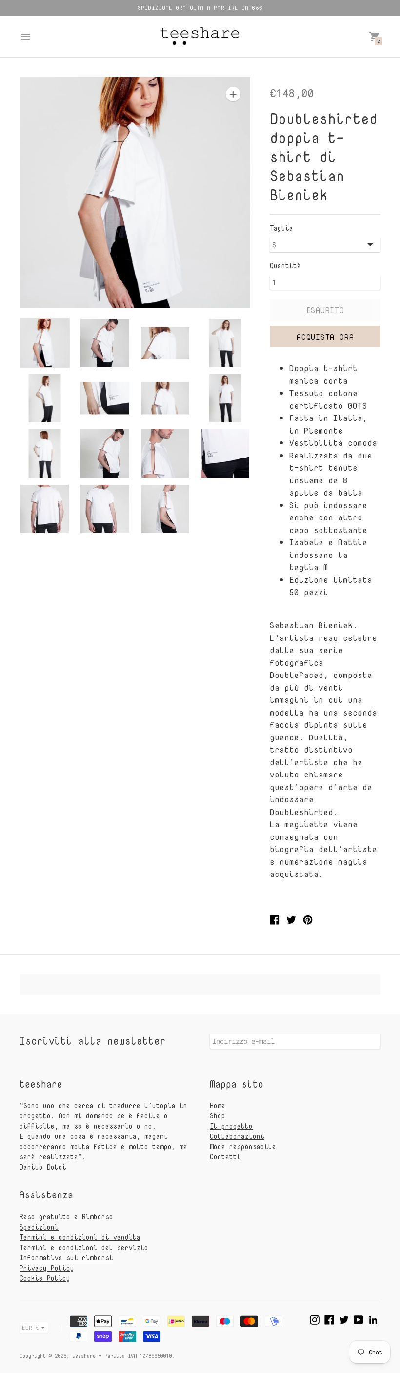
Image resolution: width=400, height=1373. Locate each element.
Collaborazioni (237, 1136)
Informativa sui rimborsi (66, 1257)
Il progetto (231, 1126)
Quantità (285, 266)
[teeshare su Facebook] (329, 1319)
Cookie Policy (45, 1278)
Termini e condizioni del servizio (84, 1247)
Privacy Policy (47, 1268)
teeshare (84, 1355)
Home (217, 1105)
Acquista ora (325, 337)
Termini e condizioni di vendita (80, 1237)
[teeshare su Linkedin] (373, 1319)
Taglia (281, 228)
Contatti (225, 1156)
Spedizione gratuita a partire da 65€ (200, 7)
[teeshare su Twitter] (344, 1319)
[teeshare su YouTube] (358, 1319)
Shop (217, 1115)
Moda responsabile (243, 1146)
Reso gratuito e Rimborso (66, 1216)
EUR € (30, 1327)
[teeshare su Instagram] (315, 1319)
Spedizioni (39, 1227)
